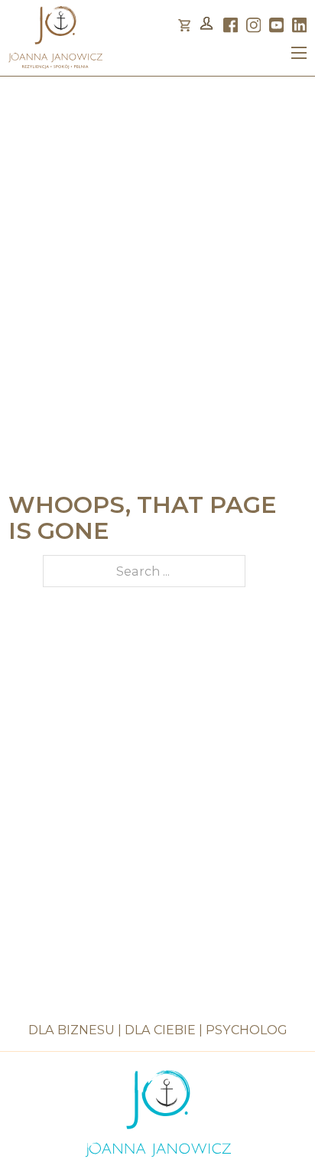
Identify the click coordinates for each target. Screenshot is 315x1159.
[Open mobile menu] (299, 53)
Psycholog (246, 1029)
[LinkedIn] (299, 25)
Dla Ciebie (160, 1029)
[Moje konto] (206, 25)
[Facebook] (231, 25)
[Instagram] (253, 25)
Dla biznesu (71, 1029)
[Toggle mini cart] (184, 25)
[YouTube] (276, 25)
